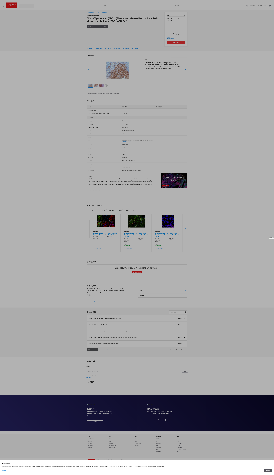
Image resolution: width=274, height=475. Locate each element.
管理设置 (4, 470)
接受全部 (268, 470)
